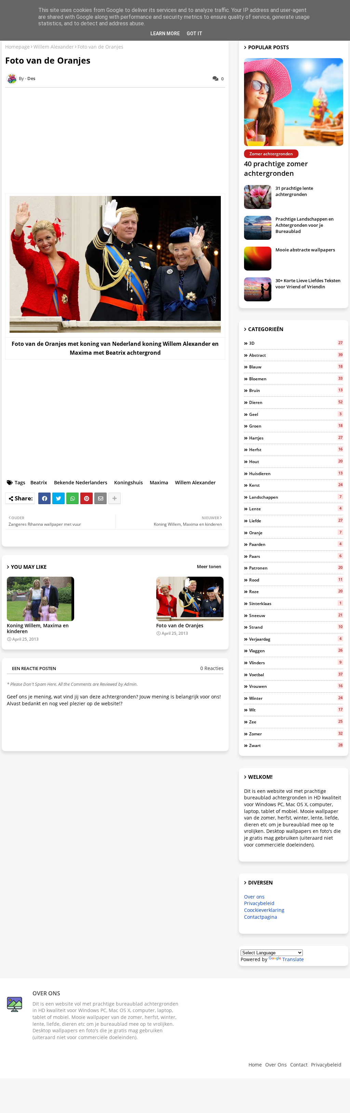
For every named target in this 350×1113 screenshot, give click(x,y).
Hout (295, 461)
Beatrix (38, 482)
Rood (295, 580)
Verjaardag (295, 639)
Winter (295, 698)
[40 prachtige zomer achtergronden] (293, 102)
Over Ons (276, 1064)
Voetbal (295, 674)
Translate (293, 959)
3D (295, 343)
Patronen (295, 568)
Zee (295, 722)
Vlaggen (295, 650)
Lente (295, 509)
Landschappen (295, 497)
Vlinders (295, 662)
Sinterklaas (295, 603)
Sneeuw (295, 615)
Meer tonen (209, 566)
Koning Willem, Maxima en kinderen (38, 628)
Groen (295, 426)
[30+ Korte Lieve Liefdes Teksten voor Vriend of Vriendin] (257, 289)
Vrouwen (295, 686)
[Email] (100, 498)
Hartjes (295, 438)
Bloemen (295, 379)
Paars (295, 556)
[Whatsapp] (72, 498)
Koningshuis (128, 482)
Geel (295, 414)
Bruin (295, 390)
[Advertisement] (118, 140)
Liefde (295, 521)
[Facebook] (44, 498)
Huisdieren (295, 473)
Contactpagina (260, 917)
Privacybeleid (259, 903)
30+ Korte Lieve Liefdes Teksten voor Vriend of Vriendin (307, 283)
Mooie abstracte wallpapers (305, 250)
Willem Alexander (53, 46)
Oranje (295, 532)
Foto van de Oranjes (179, 625)
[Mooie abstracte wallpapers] (257, 259)
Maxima (159, 482)
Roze (295, 591)
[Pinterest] (86, 498)
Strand (295, 627)
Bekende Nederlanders (80, 482)
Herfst (295, 449)
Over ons (254, 896)
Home (255, 1064)
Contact (299, 1064)
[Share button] (114, 498)
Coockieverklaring (264, 910)
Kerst (295, 485)
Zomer (295, 734)
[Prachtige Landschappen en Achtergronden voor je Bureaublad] (257, 228)
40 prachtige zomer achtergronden (276, 168)
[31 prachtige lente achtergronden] (257, 197)
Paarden (295, 544)
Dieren (295, 402)
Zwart (295, 745)
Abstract (295, 355)
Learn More (165, 33)
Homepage (17, 46)
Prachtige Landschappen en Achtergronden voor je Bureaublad (304, 225)
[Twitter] (58, 498)
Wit (295, 710)
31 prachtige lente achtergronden (294, 191)
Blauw (295, 367)
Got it (194, 33)
